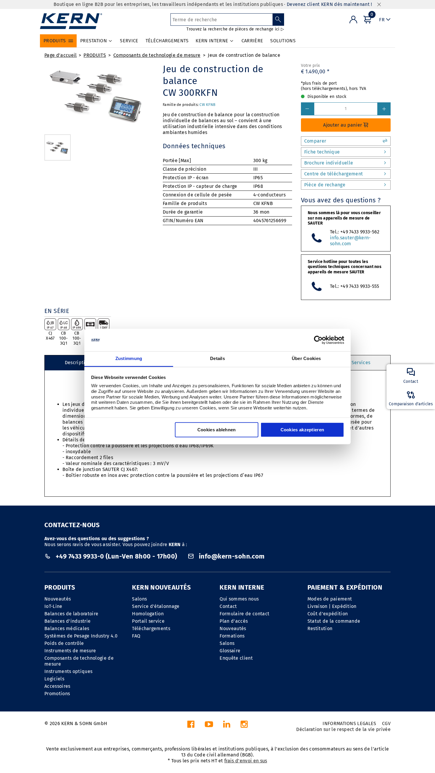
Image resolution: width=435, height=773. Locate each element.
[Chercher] (278, 19)
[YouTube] (209, 725)
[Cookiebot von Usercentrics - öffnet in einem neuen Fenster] (318, 339)
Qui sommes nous (239, 599)
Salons (139, 599)
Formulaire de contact (244, 614)
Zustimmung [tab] (128, 358)
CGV (386, 723)
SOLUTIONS (283, 40)
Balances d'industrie (67, 621)
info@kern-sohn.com (231, 556)
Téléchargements (151, 628)
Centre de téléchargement (333, 174)
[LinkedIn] (226, 725)
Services (361, 362)
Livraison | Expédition (332, 606)
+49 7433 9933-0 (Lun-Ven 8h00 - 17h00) (116, 556)
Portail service (148, 621)
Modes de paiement (329, 599)
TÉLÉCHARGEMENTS (167, 40)
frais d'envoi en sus (245, 761)
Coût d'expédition (327, 614)
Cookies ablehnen (216, 430)
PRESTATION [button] (93, 40)
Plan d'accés (234, 621)
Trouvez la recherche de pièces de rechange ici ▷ (235, 29)
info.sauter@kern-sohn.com (350, 240)
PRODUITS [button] (55, 40)
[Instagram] (244, 725)
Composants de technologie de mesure (156, 55)
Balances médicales (66, 628)
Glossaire (230, 650)
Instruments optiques (68, 671)
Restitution (320, 628)
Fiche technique (322, 152)
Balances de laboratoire (71, 614)
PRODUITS (94, 55)
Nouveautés (57, 599)
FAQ (136, 636)
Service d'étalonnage (155, 606)
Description (78, 362)
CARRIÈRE (252, 40)
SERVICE (129, 40)
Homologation (148, 614)
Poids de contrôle (64, 643)
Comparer (315, 141)
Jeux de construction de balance (244, 55)
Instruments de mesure (70, 650)
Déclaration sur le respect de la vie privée (343, 729)
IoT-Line (53, 606)
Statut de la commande (333, 621)
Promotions (57, 693)
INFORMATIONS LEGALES (349, 723)
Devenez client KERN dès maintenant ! (329, 4)
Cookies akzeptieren (302, 430)
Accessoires (57, 686)
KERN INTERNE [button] (212, 40)
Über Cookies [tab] (306, 358)
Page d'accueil (60, 55)
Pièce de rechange (324, 185)
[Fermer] (379, 4)
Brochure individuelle (328, 163)
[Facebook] (190, 725)
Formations (232, 636)
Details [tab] (217, 358)
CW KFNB (207, 104)
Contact (228, 606)
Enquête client (236, 658)
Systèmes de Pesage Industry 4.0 (80, 636)
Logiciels (54, 679)
